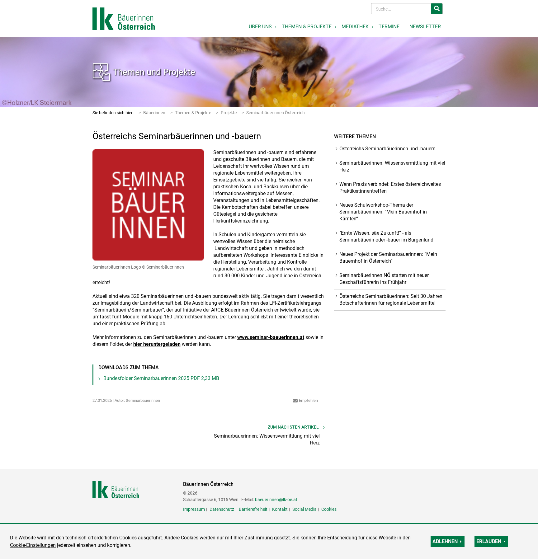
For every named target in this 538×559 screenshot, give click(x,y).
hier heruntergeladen (157, 344)
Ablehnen (445, 541)
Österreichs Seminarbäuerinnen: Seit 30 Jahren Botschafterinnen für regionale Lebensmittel (390, 299)
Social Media (304, 509)
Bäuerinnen (154, 112)
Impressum (194, 509)
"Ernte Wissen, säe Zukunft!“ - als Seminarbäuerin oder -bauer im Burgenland (386, 236)
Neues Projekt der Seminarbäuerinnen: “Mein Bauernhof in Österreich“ (388, 257)
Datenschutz (222, 509)
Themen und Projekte (154, 72)
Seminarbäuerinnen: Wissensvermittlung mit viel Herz (392, 166)
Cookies (329, 509)
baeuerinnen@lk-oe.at (276, 499)
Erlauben (488, 541)
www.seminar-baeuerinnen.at (270, 337)
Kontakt (280, 509)
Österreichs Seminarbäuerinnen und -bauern (387, 149)
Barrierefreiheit (253, 509)
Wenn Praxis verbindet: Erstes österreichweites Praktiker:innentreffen (390, 187)
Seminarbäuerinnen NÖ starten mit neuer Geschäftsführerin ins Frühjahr (384, 278)
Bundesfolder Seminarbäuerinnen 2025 (161, 378)
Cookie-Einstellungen (33, 545)
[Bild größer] (148, 205)
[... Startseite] (123, 18)
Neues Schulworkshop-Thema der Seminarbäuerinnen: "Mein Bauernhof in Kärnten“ (383, 212)
